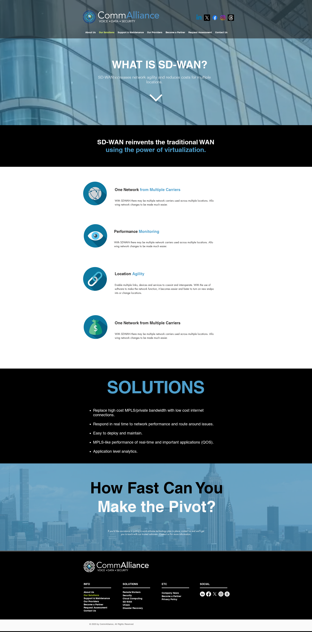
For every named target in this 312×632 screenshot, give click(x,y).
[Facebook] (215, 17)
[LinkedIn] (202, 594)
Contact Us (90, 610)
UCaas (126, 605)
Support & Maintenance (97, 598)
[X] (207, 17)
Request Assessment (95, 607)
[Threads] (231, 17)
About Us (89, 592)
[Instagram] (223, 17)
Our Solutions (91, 595)
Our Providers (91, 601)
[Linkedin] (199, 17)
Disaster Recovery (133, 608)
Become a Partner (93, 604)
